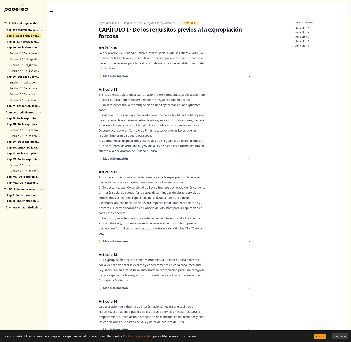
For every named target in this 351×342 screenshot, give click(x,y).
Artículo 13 (302, 41)
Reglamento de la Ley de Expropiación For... (150, 23)
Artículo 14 (302, 45)
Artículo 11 (302, 32)
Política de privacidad (137, 336)
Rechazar (340, 336)
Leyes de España (109, 23)
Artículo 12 (302, 37)
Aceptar (320, 336)
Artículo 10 (302, 28)
